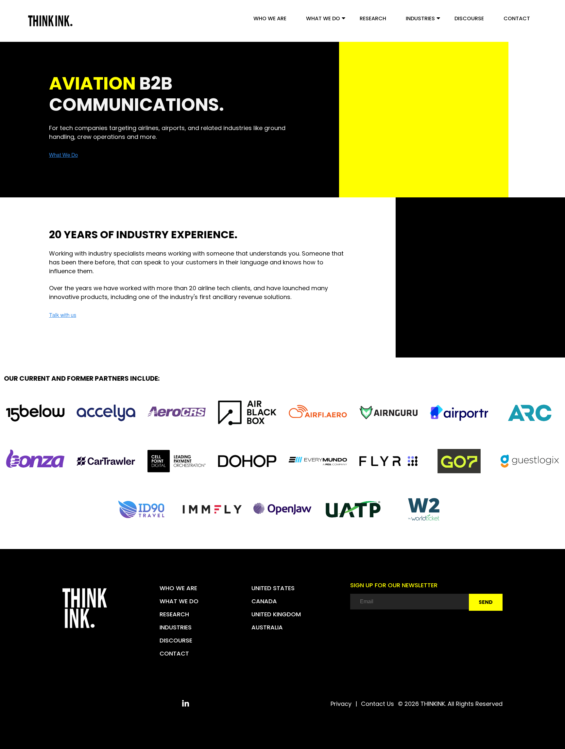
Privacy (341, 704)
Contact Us (377, 704)
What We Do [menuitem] (323, 18)
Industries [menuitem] (420, 18)
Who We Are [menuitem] (269, 18)
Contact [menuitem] (517, 18)
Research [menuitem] (373, 18)
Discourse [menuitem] (469, 18)
